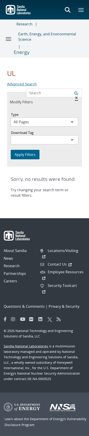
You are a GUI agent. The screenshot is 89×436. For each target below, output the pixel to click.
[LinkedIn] (41, 319)
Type (14, 114)
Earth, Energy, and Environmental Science (47, 36)
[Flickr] (32, 319)
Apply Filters (25, 154)
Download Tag (22, 132)
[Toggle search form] (68, 10)
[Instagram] (14, 319)
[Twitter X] (50, 319)
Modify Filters (26, 101)
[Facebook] (5, 319)
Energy (21, 52)
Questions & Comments (24, 306)
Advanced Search (22, 84)
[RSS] (60, 319)
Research (24, 24)
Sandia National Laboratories (26, 346)
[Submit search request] (76, 93)
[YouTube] (23, 319)
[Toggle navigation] (9, 39)
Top (75, 430)
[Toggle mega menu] (81, 10)
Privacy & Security (64, 306)
